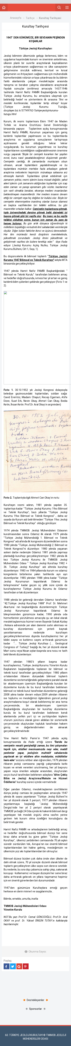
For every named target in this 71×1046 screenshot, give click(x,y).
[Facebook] (6, 966)
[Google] (19, 966)
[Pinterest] (26, 966)
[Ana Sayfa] (4, 7)
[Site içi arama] (59, 7)
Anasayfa (15, 17)
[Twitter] (13, 966)
